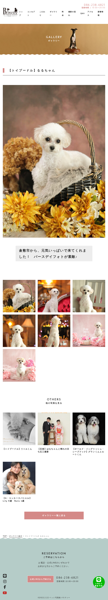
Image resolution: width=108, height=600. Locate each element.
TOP (5, 536)
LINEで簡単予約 (99, 585)
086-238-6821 (67, 577)
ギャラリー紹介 (15, 536)
